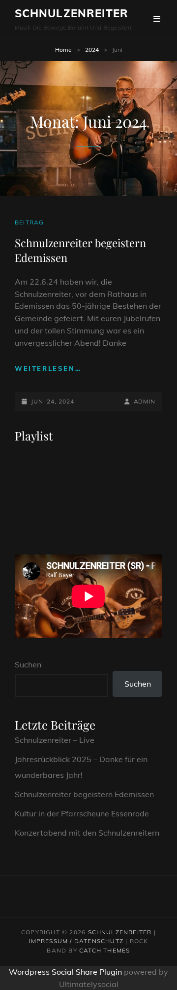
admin (144, 401)
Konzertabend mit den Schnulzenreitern (87, 833)
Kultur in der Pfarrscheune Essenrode (82, 813)
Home (63, 49)
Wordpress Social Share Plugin (66, 972)
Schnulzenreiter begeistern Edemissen (84, 794)
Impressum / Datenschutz (76, 941)
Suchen (28, 664)
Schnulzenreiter (72, 13)
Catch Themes (104, 950)
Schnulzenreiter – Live (54, 740)
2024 (92, 49)
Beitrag (29, 222)
